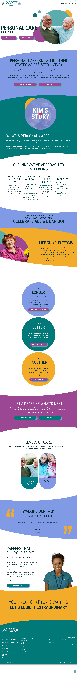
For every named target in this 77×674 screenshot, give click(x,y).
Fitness (22, 646)
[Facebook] (2, 662)
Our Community (5, 639)
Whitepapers (52, 644)
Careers (62, 3)
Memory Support (47, 482)
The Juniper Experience (41, 4)
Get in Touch (26, 38)
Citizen (62, 662)
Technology (23, 651)
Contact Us (61, 637)
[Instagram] (3, 662)
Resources (67, 3)
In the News (4, 644)
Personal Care (29, 483)
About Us (24, 4)
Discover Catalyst (38, 344)
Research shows (45, 185)
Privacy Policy (5, 651)
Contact (73, 3)
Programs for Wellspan (38, 309)
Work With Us (17, 585)
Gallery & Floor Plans (53, 4)
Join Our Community (38, 379)
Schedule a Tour (8, 38)
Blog (50, 639)
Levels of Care (31, 4)
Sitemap (4, 649)
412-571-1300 (8, 662)
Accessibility (5, 648)
